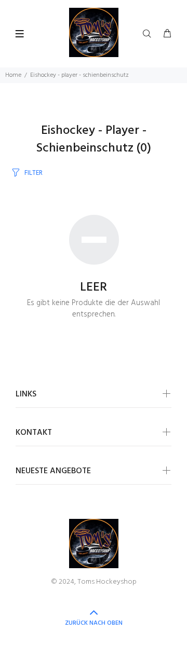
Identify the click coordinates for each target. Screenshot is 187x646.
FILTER (33, 173)
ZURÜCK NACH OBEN (94, 623)
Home (13, 75)
